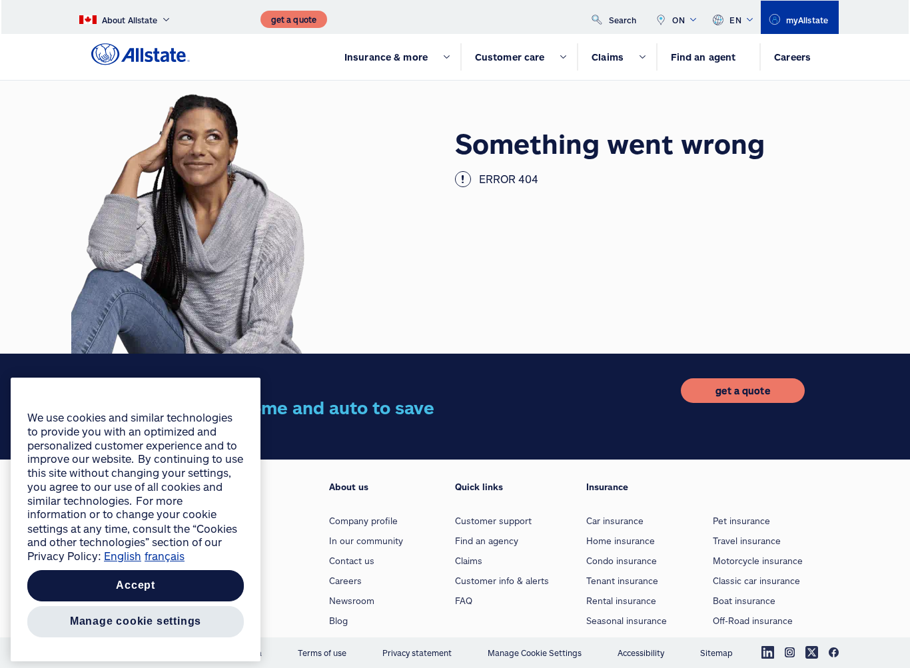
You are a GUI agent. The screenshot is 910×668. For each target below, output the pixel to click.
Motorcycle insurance (758, 560)
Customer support (493, 520)
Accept (135, 585)
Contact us (351, 560)
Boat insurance (744, 600)
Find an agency (486, 540)
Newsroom (351, 600)
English (122, 555)
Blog (338, 620)
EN (735, 20)
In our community (366, 540)
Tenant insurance (622, 580)
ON (678, 20)
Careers (345, 580)
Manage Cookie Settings (535, 652)
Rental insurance (621, 600)
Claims (468, 560)
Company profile (363, 520)
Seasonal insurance (626, 620)
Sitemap (716, 652)
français (165, 555)
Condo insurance (621, 560)
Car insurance (615, 520)
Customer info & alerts (502, 580)
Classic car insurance (756, 580)
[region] (135, 519)
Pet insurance (741, 520)
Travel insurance (747, 540)
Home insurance (620, 540)
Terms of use (322, 652)
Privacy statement (417, 652)
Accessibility (641, 652)
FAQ (463, 600)
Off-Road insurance (753, 620)
